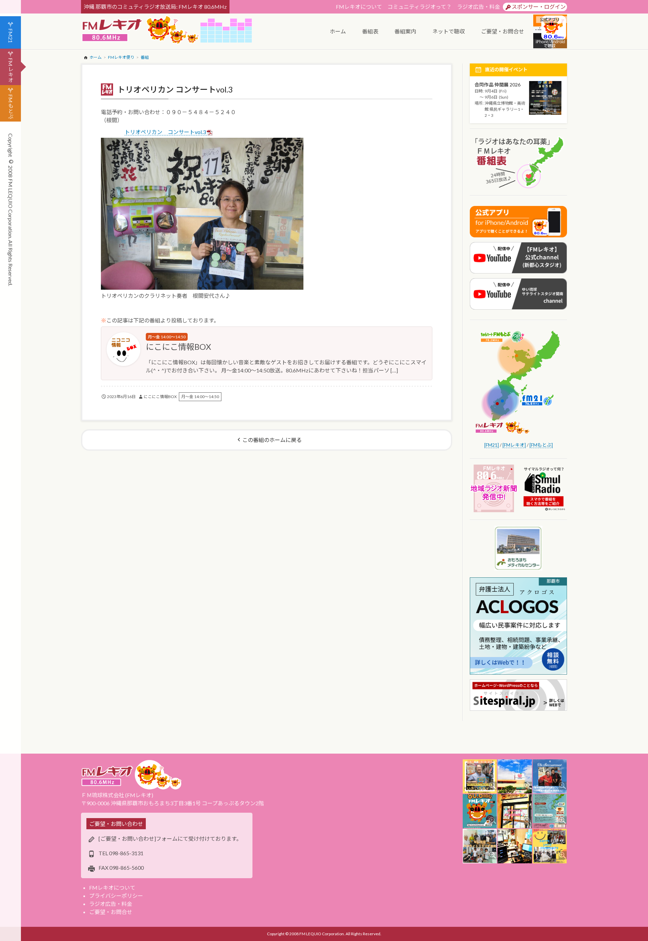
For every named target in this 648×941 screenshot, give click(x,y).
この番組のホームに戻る (272, 440)
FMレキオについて (359, 6)
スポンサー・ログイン (539, 6)
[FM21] (491, 445)
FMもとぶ (10, 106)
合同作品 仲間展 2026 (497, 84)
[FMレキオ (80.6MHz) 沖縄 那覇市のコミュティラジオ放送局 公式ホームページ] (140, 31)
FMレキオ (10, 70)
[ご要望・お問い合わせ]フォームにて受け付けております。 (170, 838)
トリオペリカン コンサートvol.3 (165, 132)
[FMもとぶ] (541, 445)
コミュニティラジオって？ (419, 6)
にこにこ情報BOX (178, 346)
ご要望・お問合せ (110, 912)
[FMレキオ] (514, 445)
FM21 (10, 35)
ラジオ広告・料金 (478, 6)
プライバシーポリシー (116, 895)
